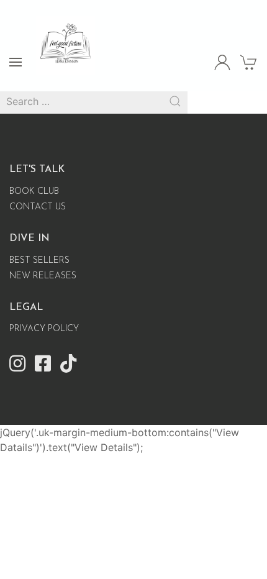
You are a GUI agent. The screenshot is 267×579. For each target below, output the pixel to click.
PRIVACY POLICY (44, 329)
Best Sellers (39, 260)
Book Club (34, 191)
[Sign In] (222, 61)
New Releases (42, 276)
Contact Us (37, 207)
